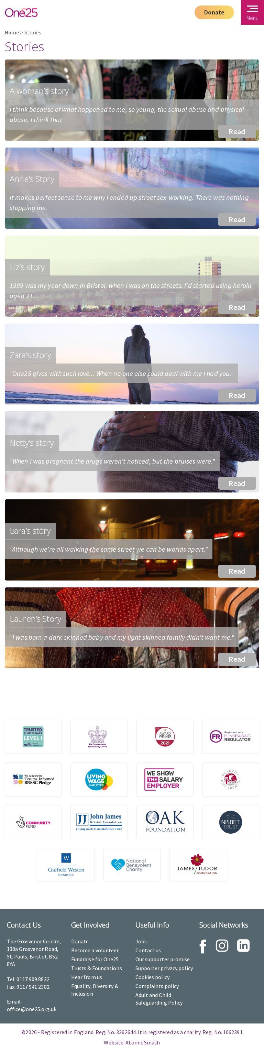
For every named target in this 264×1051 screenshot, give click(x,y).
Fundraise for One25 (95, 959)
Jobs (141, 941)
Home (12, 32)
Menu (252, 17)
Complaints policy (157, 986)
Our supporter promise (162, 959)
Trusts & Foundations (96, 968)
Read (237, 131)
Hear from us (86, 977)
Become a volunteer (95, 950)
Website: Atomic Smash (132, 1042)
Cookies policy (152, 977)
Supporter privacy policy (164, 968)
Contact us (148, 950)
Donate (214, 12)
